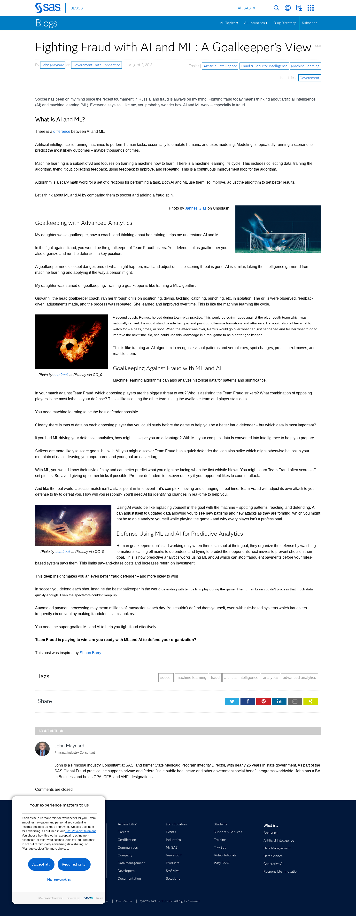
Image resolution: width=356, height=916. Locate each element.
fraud (215, 677)
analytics (270, 677)
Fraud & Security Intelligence (264, 66)
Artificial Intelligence (220, 66)
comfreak (61, 375)
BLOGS (76, 8)
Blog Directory (285, 23)
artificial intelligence (241, 677)
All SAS (244, 8)
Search (276, 8)
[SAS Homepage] (50, 8)
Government (309, 78)
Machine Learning (305, 66)
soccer (166, 677)
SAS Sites (311, 8)
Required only (74, 864)
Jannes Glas (196, 208)
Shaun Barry (90, 653)
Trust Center (124, 901)
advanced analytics (299, 677)
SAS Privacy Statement (80, 831)
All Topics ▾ (229, 23)
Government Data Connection (97, 65)
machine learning (191, 677)
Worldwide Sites (288, 8)
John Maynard (53, 65)
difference (61, 131)
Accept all (41, 864)
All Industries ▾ (255, 23)
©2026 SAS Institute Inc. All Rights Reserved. (170, 901)
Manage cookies (59, 879)
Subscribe (309, 23)
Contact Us (299, 8)
